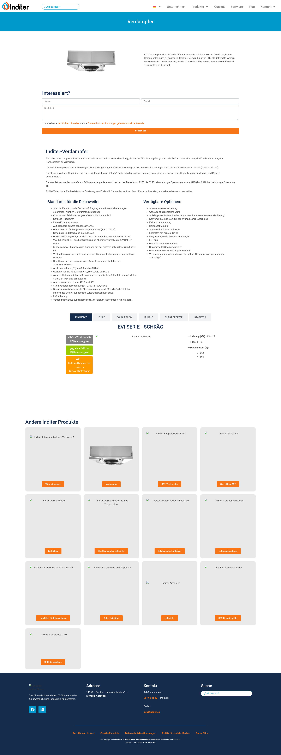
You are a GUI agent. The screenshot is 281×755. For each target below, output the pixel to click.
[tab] (81, 317)
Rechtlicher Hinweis (84, 733)
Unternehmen (176, 6)
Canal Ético (202, 733)
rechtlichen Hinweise (68, 123)
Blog (252, 6)
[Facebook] (32, 709)
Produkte (197, 6)
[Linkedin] (42, 709)
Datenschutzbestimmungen (140, 733)
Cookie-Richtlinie (109, 733)
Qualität (219, 6)
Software (237, 6)
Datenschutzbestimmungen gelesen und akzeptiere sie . (116, 123)
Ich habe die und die (95, 123)
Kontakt (266, 6)
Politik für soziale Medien (176, 733)
